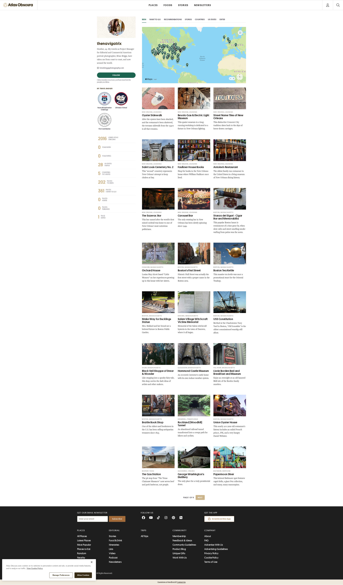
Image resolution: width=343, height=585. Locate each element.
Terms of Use (210, 562)
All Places (82, 536)
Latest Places (84, 540)
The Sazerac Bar (151, 215)
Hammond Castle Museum (193, 371)
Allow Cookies (83, 575)
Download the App (221, 519)
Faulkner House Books (191, 167)
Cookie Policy (211, 558)
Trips (144, 530)
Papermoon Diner (223, 474)
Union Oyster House (225, 422)
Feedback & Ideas (182, 540)
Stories (188, 19)
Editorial (114, 530)
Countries (200, 19)
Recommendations (173, 19)
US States (212, 19)
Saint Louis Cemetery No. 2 (157, 167)
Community (180, 530)
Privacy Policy (211, 553)
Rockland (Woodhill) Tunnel (190, 424)
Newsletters (115, 562)
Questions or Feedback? (171, 582)
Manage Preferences (61, 575)
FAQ (206, 540)
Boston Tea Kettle (223, 270)
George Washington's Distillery (191, 476)
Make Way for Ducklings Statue (156, 320)
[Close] (92, 562)
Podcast (113, 558)
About (207, 536)
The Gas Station (151, 474)
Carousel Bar (185, 215)
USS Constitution (223, 319)
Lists (111, 549)
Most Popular (84, 545)
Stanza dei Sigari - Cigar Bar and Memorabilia (227, 217)
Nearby (81, 558)
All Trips (144, 536)
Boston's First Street (189, 270)
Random (81, 553)
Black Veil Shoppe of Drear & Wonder (158, 372)
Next (200, 497)
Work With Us (180, 558)
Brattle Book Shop (152, 422)
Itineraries (114, 545)
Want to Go (155, 19)
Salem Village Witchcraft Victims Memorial (193, 320)
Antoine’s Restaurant (225, 167)
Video (112, 553)
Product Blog (179, 549)
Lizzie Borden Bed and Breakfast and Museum (227, 372)
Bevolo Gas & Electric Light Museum (193, 117)
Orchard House (151, 270)
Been (144, 19)
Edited (222, 19)
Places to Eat (83, 549)
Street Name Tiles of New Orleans (228, 117)
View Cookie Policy (35, 568)
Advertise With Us (213, 545)
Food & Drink (115, 540)
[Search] (338, 5)
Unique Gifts (179, 553)
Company (209, 530)
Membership (179, 536)
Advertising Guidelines (216, 549)
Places (81, 530)
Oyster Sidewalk (152, 115)
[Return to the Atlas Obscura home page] (19, 5)
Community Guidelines (184, 545)
